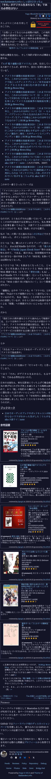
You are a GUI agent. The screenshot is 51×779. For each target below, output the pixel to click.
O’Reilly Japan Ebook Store (25, 249)
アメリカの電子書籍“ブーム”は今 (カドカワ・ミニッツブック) (34, 431)
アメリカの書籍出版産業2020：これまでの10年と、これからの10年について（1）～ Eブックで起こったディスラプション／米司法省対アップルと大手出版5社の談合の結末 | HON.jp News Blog (28, 82)
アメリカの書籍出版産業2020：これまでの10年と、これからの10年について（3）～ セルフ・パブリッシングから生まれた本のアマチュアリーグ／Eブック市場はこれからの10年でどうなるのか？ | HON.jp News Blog (28, 114)
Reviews (15, 763)
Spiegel (20, 460)
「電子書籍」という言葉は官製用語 (36, 678)
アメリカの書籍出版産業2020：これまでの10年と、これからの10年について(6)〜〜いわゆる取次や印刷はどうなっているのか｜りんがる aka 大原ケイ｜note (28, 158)
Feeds (7, 763)
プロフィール (30, 742)
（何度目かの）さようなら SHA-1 (9, 697)
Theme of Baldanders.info (31, 774)
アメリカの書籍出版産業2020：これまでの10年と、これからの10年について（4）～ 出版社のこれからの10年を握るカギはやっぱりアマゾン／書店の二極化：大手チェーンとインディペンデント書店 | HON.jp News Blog (28, 130)
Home (8, 768)
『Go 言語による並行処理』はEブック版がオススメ (38, 697)
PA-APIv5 (46, 460)
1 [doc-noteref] (7, 70)
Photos (17, 768)
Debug (43, 763)
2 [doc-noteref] (40, 242)
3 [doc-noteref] (27, 256)
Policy (24, 763)
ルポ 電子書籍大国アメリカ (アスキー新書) (33, 466)
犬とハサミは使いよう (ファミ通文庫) (34, 553)
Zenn (31, 768)
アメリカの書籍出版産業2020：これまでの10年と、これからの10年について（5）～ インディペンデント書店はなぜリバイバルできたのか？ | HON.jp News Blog (28, 145)
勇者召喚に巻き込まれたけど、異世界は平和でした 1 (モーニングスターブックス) (34, 586)
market (47, 14)
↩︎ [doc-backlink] (15, 675)
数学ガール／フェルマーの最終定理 (24, 48)
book (33, 14)
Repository (33, 763)
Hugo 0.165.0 (24, 773)
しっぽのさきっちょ (33, 1)
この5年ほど (38, 233)
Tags (27, 14)
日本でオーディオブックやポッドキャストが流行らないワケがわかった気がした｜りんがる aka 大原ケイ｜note (28, 416)
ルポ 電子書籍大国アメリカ (16, 63)
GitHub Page (45, 18)
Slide (24, 768)
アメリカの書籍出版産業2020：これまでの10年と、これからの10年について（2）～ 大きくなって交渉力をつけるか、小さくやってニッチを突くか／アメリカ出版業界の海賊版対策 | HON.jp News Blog (28, 98)
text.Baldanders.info (10, 1)
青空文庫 (34, 271)
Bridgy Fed (40, 768)
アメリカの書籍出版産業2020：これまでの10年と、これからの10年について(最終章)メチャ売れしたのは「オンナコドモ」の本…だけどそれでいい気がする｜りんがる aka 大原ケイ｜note (28, 173)
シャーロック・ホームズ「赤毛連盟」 (38, 507)
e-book (40, 14)
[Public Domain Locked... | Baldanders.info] (40, 26)
